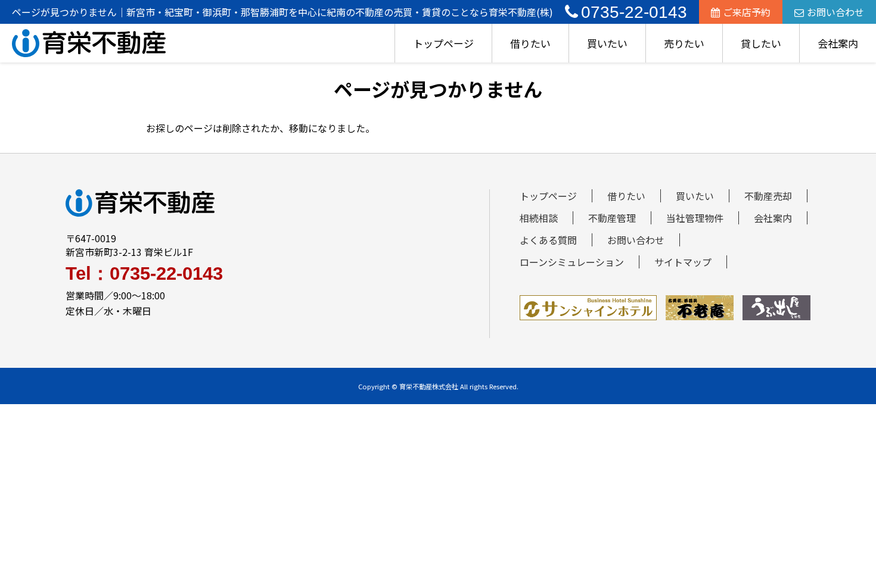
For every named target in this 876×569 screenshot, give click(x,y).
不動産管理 (612, 217)
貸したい (761, 43)
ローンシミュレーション (572, 261)
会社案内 (838, 43)
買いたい (607, 43)
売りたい (684, 43)
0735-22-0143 (634, 12)
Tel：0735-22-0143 (144, 273)
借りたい (530, 43)
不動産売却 (768, 195)
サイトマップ (683, 261)
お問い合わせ (835, 12)
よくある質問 (548, 239)
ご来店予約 (747, 12)
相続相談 (539, 217)
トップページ (443, 43)
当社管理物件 (694, 217)
